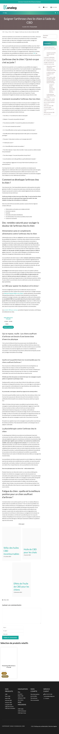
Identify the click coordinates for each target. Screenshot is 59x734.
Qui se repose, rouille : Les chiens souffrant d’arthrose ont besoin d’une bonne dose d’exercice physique (51, 80)
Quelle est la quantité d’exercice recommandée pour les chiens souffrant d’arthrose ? (52, 88)
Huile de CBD (8, 700)
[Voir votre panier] (55, 13)
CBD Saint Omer (22, 713)
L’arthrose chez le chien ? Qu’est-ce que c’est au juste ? (50, 49)
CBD (39, 7)
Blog (6, 32)
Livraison (20, 694)
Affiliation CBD (21, 698)
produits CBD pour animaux (11, 310)
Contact (46, 7)
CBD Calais (20, 708)
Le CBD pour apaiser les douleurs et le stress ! (51, 74)
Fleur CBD (7, 696)
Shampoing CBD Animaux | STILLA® (9, 666)
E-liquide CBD (8, 704)
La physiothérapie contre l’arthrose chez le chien (51, 96)
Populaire (45, 35)
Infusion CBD (8, 702)
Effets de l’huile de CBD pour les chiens (21, 586)
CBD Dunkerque (22, 711)
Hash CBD (7, 698)
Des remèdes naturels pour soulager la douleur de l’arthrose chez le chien (50, 62)
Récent (45, 37)
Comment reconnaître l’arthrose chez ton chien (51, 54)
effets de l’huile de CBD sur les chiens (13, 293)
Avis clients (20, 700)
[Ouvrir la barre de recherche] (58, 13)
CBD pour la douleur (10, 708)
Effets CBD (11, 32)
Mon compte (54, 7)
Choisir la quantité (8, 327)
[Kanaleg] (10, 7)
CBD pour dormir (9, 706)
